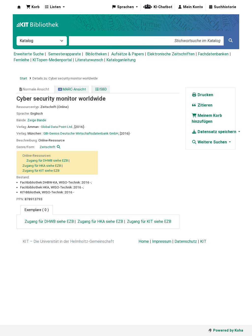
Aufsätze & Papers (127, 54)
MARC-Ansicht (74, 89)
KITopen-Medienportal (52, 60)
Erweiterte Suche (29, 54)
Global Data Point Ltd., (57, 127)
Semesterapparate (64, 54)
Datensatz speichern (217, 131)
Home (144, 241)
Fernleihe (21, 60)
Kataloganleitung (121, 60)
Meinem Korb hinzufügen (207, 118)
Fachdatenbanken (213, 54)
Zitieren (204, 105)
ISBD (103, 89)
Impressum (161, 241)
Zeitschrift (47, 147)
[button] (33, 7)
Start (23, 78)
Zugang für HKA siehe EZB (41, 166)
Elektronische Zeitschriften (171, 54)
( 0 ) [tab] (37, 210)
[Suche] (231, 40)
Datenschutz (185, 241)
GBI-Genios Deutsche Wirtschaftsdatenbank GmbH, (81, 133)
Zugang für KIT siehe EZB (41, 170)
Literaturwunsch (89, 60)
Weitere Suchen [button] (212, 142)
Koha (19, 7)
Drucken (205, 94)
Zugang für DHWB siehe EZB (47, 160)
